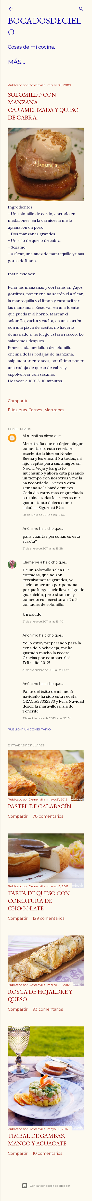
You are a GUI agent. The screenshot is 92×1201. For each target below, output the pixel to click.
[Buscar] (81, 8)
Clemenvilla (32, 562)
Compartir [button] (18, 401)
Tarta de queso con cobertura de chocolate (39, 900)
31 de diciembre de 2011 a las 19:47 (46, 670)
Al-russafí (30, 436)
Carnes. (35, 410)
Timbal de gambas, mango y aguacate (37, 1139)
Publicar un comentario (29, 729)
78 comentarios (48, 816)
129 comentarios (48, 918)
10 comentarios (47, 1153)
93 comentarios (48, 1009)
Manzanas (54, 410)
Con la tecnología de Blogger (50, 1185)
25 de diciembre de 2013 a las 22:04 (47, 718)
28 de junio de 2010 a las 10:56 (44, 515)
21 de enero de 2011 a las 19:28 (43, 548)
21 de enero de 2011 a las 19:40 (43, 621)
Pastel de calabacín (39, 806)
